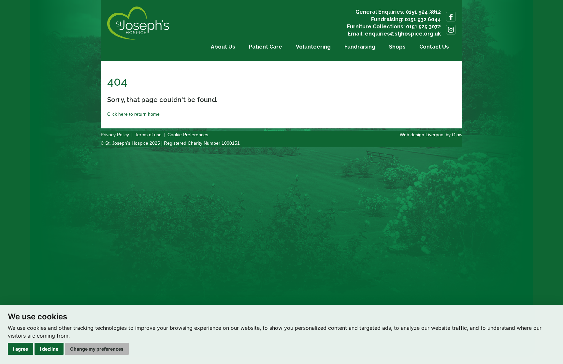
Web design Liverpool (422, 134)
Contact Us (434, 47)
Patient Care (265, 47)
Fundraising (359, 47)
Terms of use (148, 134)
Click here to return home (133, 114)
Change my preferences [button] (96, 349)
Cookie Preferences (187, 134)
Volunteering (313, 47)
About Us (223, 47)
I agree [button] (20, 349)
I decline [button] (49, 349)
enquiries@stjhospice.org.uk (403, 34)
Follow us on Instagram (451, 30)
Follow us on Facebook (451, 17)
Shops (397, 47)
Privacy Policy (115, 134)
